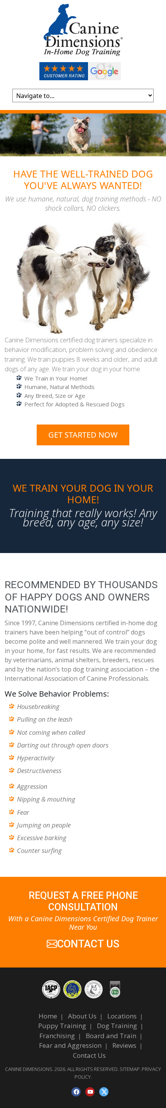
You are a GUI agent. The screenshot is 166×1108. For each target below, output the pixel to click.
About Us (82, 1016)
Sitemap (130, 1069)
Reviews (124, 1045)
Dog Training (117, 1025)
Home (48, 1016)
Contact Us (89, 1055)
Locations (122, 1016)
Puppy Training (62, 1025)
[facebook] (76, 1091)
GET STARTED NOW (83, 435)
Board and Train (111, 1035)
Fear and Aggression (70, 1045)
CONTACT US (88, 944)
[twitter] (103, 1091)
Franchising (57, 1035)
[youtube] (90, 1091)
